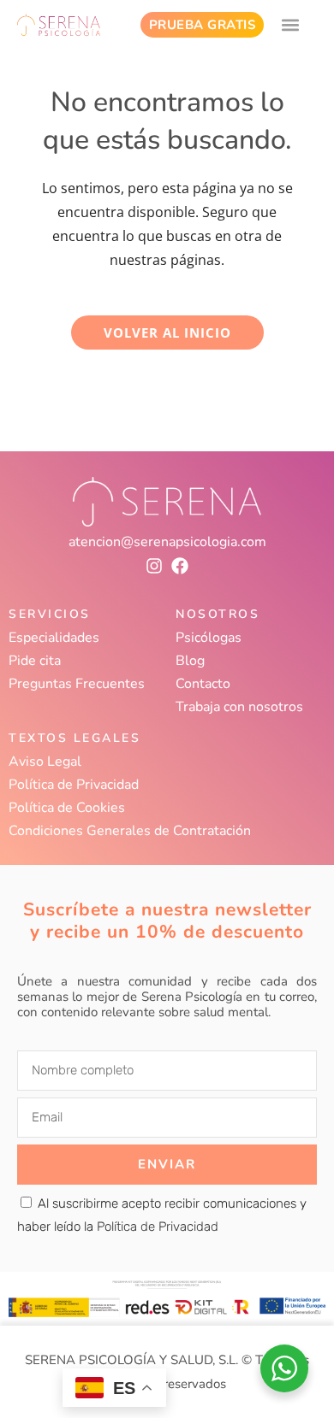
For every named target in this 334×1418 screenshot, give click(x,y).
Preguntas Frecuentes (77, 683)
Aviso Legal (45, 761)
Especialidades (54, 637)
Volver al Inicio (167, 332)
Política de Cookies (67, 807)
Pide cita (35, 660)
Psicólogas (209, 637)
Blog (190, 660)
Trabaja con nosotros (239, 706)
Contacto (203, 683)
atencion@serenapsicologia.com (167, 541)
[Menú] (290, 24)
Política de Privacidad (74, 784)
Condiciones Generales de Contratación (130, 830)
